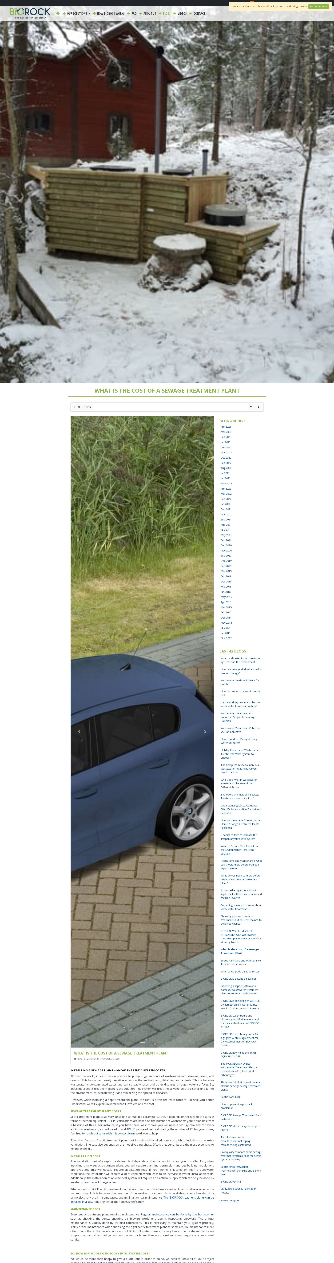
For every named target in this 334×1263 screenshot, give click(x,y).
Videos (182, 13)
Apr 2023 (226, 426)
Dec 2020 (226, 545)
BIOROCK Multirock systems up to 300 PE (240, 1128)
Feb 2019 (226, 576)
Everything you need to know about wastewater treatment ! (241, 907)
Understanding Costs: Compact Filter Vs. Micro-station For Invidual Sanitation (241, 809)
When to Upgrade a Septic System (240, 971)
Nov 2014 (226, 622)
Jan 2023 (225, 442)
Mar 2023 (226, 432)
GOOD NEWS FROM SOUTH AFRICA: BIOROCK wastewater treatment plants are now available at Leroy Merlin (241, 936)
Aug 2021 (226, 524)
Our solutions (77, 13)
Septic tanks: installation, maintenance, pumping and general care (241, 1170)
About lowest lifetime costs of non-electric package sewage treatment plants (241, 1085)
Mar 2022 (226, 493)
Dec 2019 (226, 560)
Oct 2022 (226, 457)
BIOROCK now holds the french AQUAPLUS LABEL (239, 1054)
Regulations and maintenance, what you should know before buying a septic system (241, 864)
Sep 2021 (226, 519)
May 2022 (226, 483)
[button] (79, 732)
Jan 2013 (225, 633)
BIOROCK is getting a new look (238, 978)
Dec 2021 (226, 509)
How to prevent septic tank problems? (236, 1106)
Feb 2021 (226, 540)
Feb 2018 (226, 586)
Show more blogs (228, 1200)
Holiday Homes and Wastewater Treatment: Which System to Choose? (239, 753)
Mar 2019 (226, 571)
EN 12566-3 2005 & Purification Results (238, 1190)
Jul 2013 (225, 627)
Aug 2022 (226, 468)
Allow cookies (318, 6)
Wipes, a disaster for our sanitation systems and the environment (241, 660)
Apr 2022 (226, 488)
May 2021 (226, 535)
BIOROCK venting (231, 1181)
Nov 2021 (226, 514)
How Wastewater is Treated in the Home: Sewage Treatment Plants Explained (240, 824)
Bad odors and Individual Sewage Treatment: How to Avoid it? (240, 796)
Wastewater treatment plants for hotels (240, 682)
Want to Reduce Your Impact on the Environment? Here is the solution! (239, 849)
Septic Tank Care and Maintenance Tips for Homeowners (241, 962)
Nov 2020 (226, 550)
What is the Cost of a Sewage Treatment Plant (240, 951)
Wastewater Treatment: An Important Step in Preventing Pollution (237, 717)
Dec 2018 (226, 581)
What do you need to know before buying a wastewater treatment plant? (240, 879)
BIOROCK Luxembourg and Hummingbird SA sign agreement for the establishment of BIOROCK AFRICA (240, 1021)
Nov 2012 (226, 638)
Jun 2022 (225, 478)
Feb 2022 (226, 499)
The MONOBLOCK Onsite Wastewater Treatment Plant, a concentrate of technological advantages (239, 1069)
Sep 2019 (226, 566)
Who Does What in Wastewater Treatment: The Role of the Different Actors (239, 783)
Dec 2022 (226, 447)
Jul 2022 (225, 473)
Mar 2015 (226, 607)
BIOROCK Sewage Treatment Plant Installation (241, 1117)
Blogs (166, 13)
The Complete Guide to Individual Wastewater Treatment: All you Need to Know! (240, 768)
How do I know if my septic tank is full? (240, 693)
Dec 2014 (226, 617)
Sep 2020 (226, 555)
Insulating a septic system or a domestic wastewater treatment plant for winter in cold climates (239, 989)
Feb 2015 (226, 612)
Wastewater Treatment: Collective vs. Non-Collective (240, 730)
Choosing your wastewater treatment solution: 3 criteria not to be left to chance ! (241, 919)
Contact (199, 13)
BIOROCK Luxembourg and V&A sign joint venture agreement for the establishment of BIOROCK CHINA (239, 1039)
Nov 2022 (226, 452)
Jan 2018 (225, 591)
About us (149, 13)
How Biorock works (110, 13)
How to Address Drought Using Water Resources (239, 741)
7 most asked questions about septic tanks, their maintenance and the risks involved (241, 894)
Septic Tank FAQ (230, 1097)
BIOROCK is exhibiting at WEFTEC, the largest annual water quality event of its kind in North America (240, 1004)
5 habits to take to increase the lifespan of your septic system (239, 836)
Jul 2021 (225, 529)
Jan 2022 (225, 504)
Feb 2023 (226, 437)
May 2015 (226, 596)
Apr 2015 (226, 602)
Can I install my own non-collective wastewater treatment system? (240, 704)
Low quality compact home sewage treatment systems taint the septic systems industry (241, 1155)
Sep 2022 (226, 463)
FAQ (134, 13)
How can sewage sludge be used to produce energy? (241, 671)
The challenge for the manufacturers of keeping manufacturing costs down (236, 1140)
